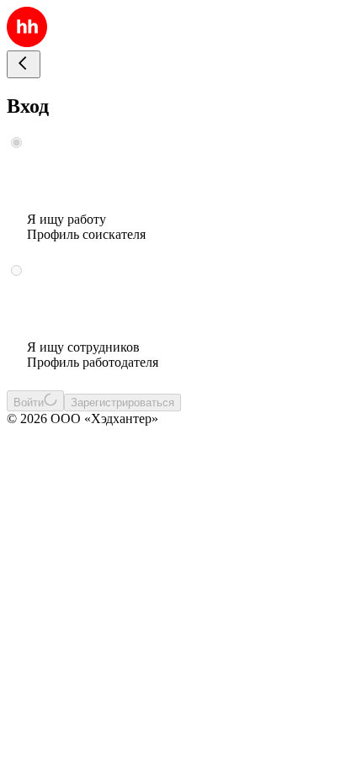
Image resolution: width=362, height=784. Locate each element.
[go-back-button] (23, 64)
